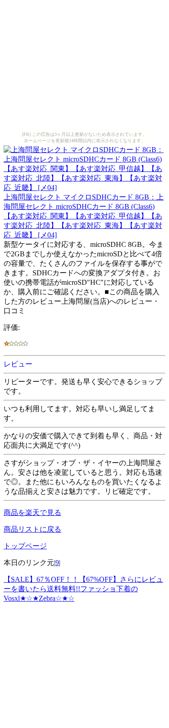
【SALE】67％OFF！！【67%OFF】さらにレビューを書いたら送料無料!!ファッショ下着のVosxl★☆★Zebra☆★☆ (83, 588)
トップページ (25, 546)
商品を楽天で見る (32, 512)
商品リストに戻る (32, 529)
